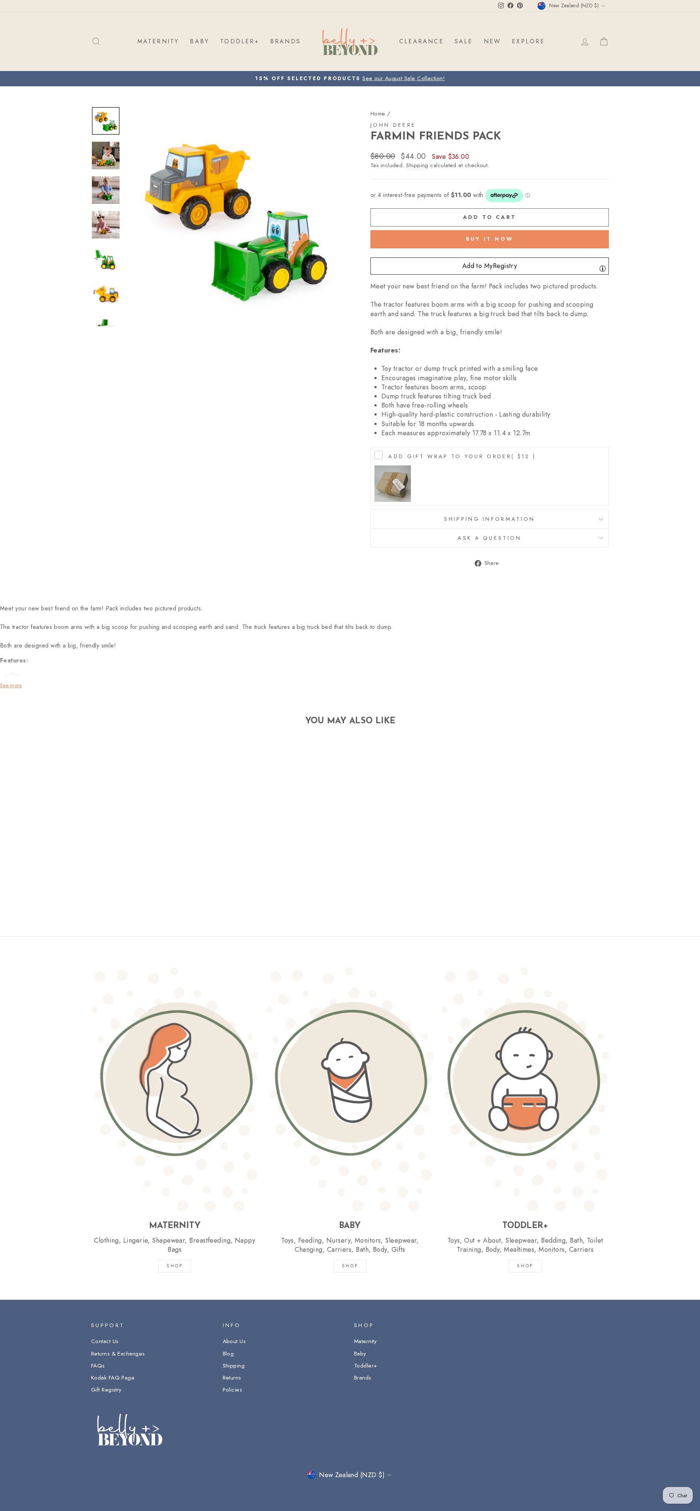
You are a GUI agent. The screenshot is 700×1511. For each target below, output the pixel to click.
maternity (158, 41)
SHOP (175, 1266)
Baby (360, 1354)
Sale (464, 41)
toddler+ (239, 41)
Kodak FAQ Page (113, 1378)
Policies (232, 1390)
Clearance (421, 41)
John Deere (393, 125)
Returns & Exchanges (118, 1354)
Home (377, 114)
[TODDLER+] (525, 1089)
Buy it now (489, 239)
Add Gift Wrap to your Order (462, 456)
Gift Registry (106, 1390)
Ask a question (489, 538)
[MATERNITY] (174, 1089)
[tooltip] (603, 268)
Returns (232, 1378)
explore (528, 41)
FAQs (98, 1366)
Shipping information (489, 519)
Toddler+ (365, 1366)
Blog (228, 1354)
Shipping (417, 165)
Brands (363, 1378)
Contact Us (105, 1341)
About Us (234, 1341)
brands (285, 41)
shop (525, 1266)
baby (199, 41)
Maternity (365, 1341)
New (492, 41)
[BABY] (350, 1089)
